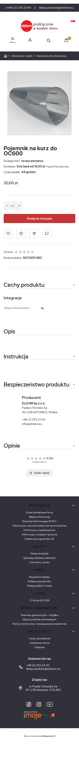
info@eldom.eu (32, 424)
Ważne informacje (39, 516)
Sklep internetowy (38, 736)
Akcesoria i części (22, 56)
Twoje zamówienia (39, 638)
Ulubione (39, 647)
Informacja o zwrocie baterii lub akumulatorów (40, 525)
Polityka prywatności (39, 581)
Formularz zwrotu (39, 562)
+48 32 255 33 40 (33, 419)
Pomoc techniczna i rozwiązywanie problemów (39, 623)
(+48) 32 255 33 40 (18, 7)
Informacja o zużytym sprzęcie (39, 534)
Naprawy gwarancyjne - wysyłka (39, 615)
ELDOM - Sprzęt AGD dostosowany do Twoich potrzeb (5, 56)
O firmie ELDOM (39, 600)
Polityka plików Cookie (39, 585)
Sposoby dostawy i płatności (39, 558)
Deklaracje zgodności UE (39, 538)
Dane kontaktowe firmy (39, 512)
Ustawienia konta (40, 643)
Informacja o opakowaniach (39, 530)
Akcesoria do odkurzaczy (52, 56)
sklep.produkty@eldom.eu (56, 7)
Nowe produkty (40, 553)
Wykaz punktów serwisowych (39, 619)
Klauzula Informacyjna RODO (40, 521)
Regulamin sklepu (39, 577)
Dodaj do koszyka (39, 218)
